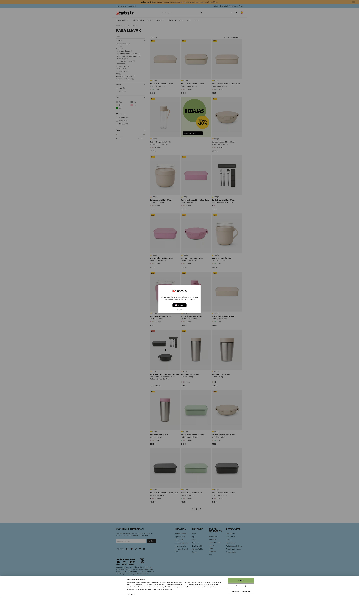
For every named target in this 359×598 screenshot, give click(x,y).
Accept (240, 580)
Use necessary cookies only (241, 591)
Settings (129, 594)
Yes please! (181, 305)
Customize (240, 586)
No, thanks (179, 309)
